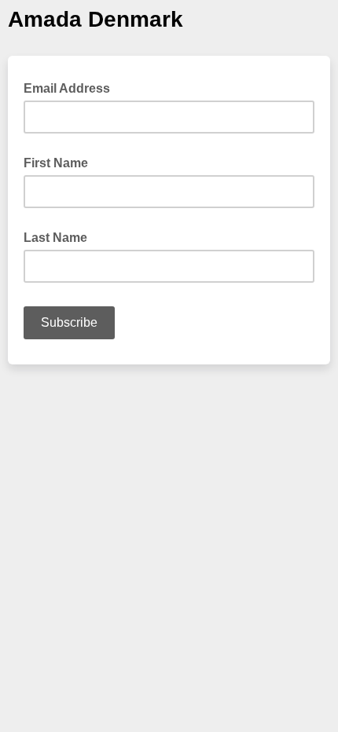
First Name (56, 163)
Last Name (55, 237)
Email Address (71, 87)
